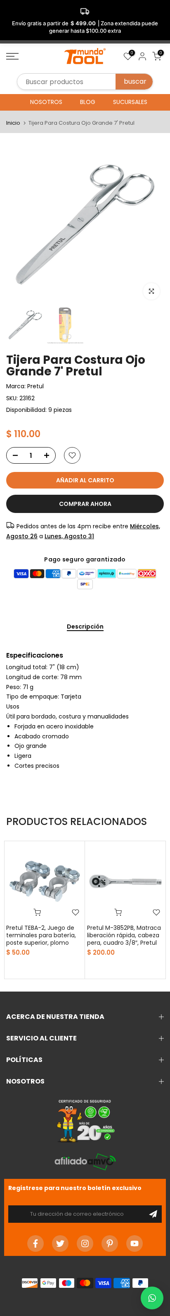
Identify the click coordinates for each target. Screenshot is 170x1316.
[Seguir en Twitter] (60, 1243)
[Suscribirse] (153, 1214)
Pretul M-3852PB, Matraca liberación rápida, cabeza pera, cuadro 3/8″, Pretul (124, 935)
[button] (152, 1298)
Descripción (85, 627)
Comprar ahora (85, 504)
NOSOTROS (46, 102)
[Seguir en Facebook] (35, 1243)
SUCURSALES (130, 102)
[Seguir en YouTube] (134, 1243)
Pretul (35, 386)
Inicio (13, 123)
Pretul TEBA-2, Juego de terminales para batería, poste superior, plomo (41, 935)
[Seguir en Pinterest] (110, 1243)
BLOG (87, 102)
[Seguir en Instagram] (85, 1243)
